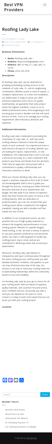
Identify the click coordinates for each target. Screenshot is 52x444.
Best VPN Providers (13, 7)
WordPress (32, 438)
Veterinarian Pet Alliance (16, 418)
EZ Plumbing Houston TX (17, 422)
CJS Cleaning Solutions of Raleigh (20, 426)
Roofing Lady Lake (20, 29)
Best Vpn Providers (15, 42)
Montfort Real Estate (15, 409)
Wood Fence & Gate (14, 414)
